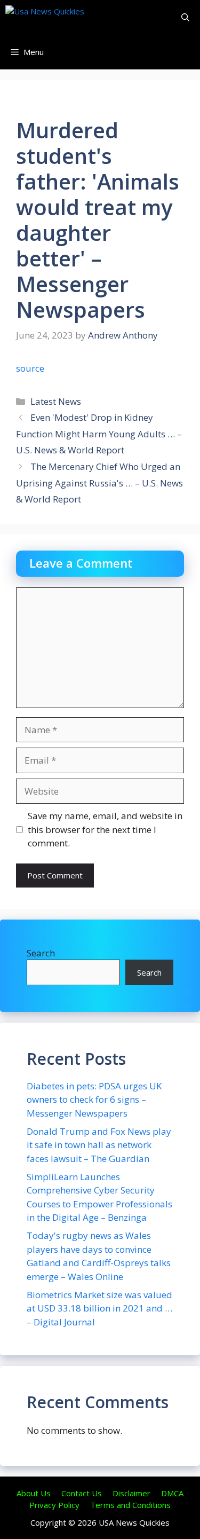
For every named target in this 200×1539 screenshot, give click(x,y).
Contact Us (81, 1493)
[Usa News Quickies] (65, 17)
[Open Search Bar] (185, 17)
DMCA (172, 1493)
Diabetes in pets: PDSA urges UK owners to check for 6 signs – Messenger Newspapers (94, 1099)
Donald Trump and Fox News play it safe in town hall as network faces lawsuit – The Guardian (99, 1145)
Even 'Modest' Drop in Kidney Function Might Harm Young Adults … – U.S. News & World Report (99, 433)
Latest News (55, 401)
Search (41, 953)
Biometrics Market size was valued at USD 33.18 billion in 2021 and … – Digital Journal (99, 1308)
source (30, 368)
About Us (34, 1493)
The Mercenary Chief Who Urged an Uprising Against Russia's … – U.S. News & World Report (99, 482)
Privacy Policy (54, 1504)
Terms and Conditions (130, 1504)
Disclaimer (131, 1493)
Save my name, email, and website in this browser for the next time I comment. (105, 829)
